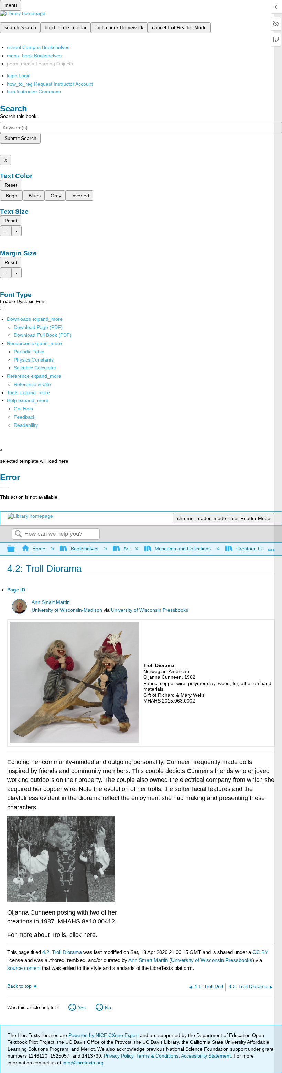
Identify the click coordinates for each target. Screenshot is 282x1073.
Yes (82, 1007)
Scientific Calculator (35, 367)
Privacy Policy (118, 1056)
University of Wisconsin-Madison (67, 610)
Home (39, 548)
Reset (10, 185)
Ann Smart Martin (51, 602)
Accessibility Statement (206, 1056)
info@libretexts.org (82, 1062)
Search (18, 534)
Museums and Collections (182, 548)
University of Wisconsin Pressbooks (149, 610)
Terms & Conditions (157, 1056)
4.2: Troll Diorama (62, 952)
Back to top (19, 986)
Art (126, 548)
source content (24, 968)
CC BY (260, 952)
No (108, 1007)
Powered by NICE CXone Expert (104, 1035)
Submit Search (20, 138)
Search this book (18, 116)
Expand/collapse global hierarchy (15, 549)
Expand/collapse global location (271, 547)
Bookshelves (84, 548)
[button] (24, 417)
